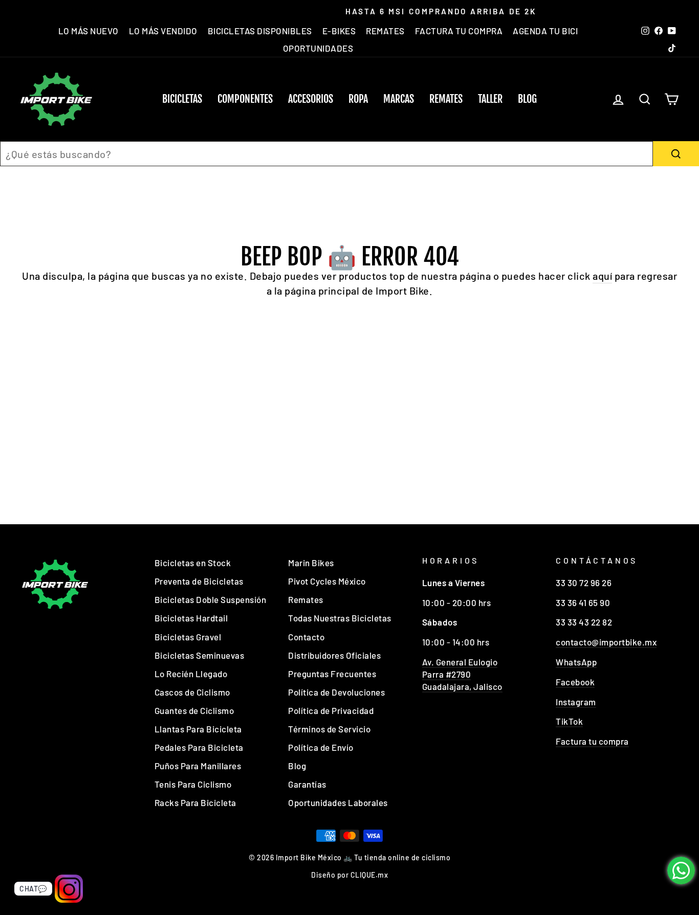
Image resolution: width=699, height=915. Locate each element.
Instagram (576, 702)
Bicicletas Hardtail (191, 618)
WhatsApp (576, 662)
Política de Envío (321, 747)
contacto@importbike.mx (606, 642)
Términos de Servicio (329, 729)
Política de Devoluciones (336, 692)
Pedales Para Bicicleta (199, 747)
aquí (602, 276)
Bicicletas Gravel (188, 637)
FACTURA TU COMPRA (459, 31)
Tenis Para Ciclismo (193, 784)
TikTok (569, 721)
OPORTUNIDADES (318, 48)
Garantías (307, 784)
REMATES (385, 31)
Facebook (575, 682)
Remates (446, 99)
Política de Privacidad (331, 710)
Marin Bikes (311, 562)
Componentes (245, 99)
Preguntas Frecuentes (332, 673)
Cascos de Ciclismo (192, 692)
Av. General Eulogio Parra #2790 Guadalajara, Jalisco (462, 674)
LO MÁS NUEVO (88, 31)
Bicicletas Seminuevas (200, 655)
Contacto (306, 637)
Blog (527, 99)
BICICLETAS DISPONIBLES (260, 31)
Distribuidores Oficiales (334, 655)
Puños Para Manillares (198, 766)
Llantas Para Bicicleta (198, 729)
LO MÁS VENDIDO (163, 31)
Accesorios (310, 99)
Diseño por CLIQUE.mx (349, 875)
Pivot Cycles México (327, 581)
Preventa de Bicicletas (199, 581)
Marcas (398, 99)
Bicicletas (182, 99)
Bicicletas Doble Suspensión (211, 599)
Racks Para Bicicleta (195, 802)
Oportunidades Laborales (338, 802)
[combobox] (326, 153)
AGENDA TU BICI (545, 31)
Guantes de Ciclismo (194, 710)
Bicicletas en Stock (193, 562)
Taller (490, 99)
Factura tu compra (592, 741)
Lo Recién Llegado (191, 673)
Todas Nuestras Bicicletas (339, 618)
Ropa (358, 99)
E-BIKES (339, 31)
